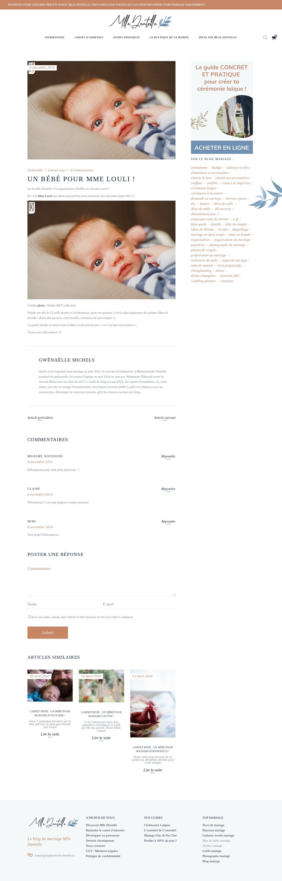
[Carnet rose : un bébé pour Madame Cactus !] (101, 686)
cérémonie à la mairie (207, 193)
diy (193, 204)
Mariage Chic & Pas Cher (160, 835)
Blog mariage (211, 861)
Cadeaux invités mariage (218, 835)
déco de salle (223, 204)
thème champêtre (203, 276)
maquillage (240, 229)
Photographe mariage (216, 856)
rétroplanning (201, 271)
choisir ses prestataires (232, 178)
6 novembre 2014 (42, 67)
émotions (227, 281)
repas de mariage (234, 260)
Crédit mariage (212, 851)
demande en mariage (206, 198)
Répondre (168, 456)
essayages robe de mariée (210, 219)
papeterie (198, 245)
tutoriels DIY (229, 276)
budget (217, 168)
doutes (205, 204)
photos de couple (203, 250)
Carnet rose (56, 170)
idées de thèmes (202, 229)
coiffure (196, 183)
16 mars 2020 (91, 676)
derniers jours (236, 198)
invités (223, 229)
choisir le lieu (201, 178)
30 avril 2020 (39, 676)
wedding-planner (203, 281)
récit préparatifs (229, 265)
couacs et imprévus (236, 183)
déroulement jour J (205, 214)
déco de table (201, 209)
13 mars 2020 (142, 676)
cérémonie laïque (203, 188)
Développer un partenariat (103, 835)
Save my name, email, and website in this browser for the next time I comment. (83, 617)
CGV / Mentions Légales (102, 851)
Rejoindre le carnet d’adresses (105, 830)
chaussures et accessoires (210, 173)
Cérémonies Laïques (157, 825)
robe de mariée (202, 265)
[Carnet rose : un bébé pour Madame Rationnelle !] (152, 703)
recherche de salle (204, 260)
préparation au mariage (208, 255)
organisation (200, 240)
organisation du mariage (232, 240)
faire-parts (199, 224)
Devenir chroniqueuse (100, 840)
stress (220, 271)
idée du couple (236, 224)
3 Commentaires (82, 170)
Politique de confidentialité (103, 856)
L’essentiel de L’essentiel (160, 830)
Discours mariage (214, 830)
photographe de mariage (227, 245)
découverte (223, 209)
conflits (212, 183)
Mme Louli (45, 196)
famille (216, 224)
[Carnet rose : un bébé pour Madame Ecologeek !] (50, 686)
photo (41, 305)
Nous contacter (95, 845)
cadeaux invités (237, 168)
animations (199, 168)
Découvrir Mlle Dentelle (101, 825)
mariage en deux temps (208, 235)
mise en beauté (240, 235)
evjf (235, 219)
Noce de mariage (213, 825)
